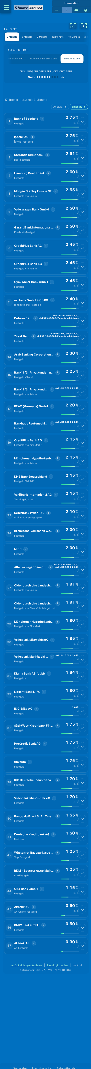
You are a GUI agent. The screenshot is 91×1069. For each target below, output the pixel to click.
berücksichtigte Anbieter (26, 965)
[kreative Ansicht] (77, 10)
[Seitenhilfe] (86, 10)
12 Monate (58, 36)
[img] (70, 163)
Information (72, 3)
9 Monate (42, 36)
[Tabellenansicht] (57, 10)
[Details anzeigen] (82, 121)
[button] (45, 121)
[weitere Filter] (73, 26)
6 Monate (27, 36)
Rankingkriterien (57, 965)
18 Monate (74, 36)
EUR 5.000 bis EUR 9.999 (43, 58)
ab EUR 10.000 (72, 58)
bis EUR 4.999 (15, 58)
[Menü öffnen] (5, 6)
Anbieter (60, 106)
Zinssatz (79, 106)
